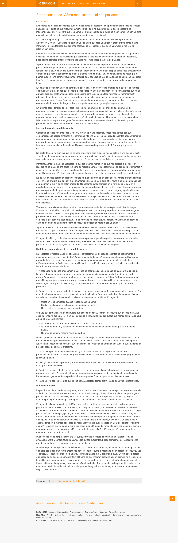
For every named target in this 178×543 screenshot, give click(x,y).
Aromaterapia (136, 515)
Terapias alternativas (121, 515)
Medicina (83, 3)
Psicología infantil (76, 512)
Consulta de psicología (56, 520)
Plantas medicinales (84, 515)
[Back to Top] (172, 498)
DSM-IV (105, 520)
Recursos (99, 3)
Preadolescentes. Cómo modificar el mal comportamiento (80, 14)
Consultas (103, 512)
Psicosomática (62, 512)
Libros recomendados (92, 520)
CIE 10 (113, 520)
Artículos (52, 512)
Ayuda (82, 503)
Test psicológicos (91, 512)
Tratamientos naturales (102, 515)
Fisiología (71, 515)
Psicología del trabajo (117, 512)
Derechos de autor (95, 503)
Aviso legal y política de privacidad (61, 503)
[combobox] (138, 3)
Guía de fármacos (44, 517)
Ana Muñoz (44, 21)
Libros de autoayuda (75, 520)
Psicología (68, 3)
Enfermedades (60, 515)
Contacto (40, 503)
